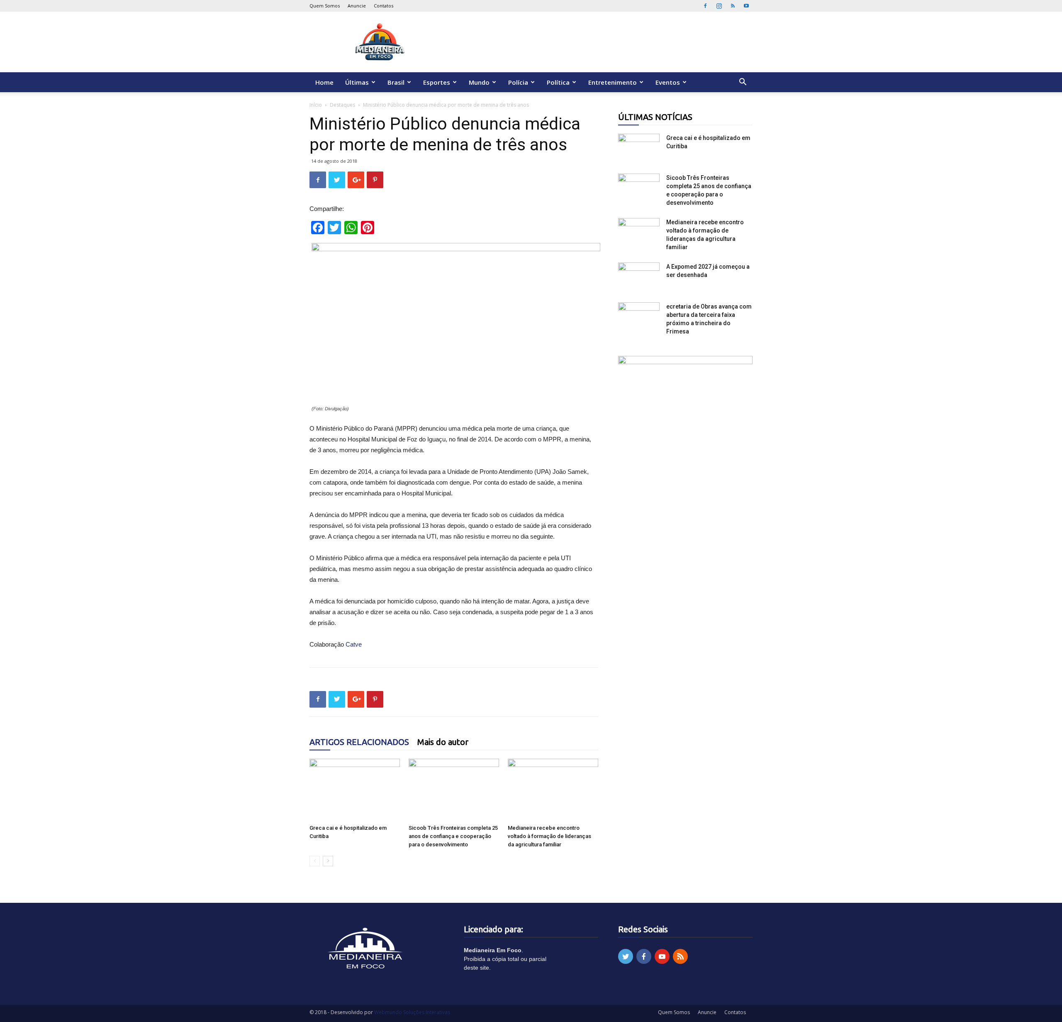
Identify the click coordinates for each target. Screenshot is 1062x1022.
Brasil (395, 82)
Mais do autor (442, 742)
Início (315, 104)
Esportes (436, 82)
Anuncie (357, 5)
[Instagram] (719, 6)
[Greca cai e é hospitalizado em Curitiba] (354, 790)
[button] (743, 83)
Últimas (357, 82)
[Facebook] (705, 6)
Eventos (667, 82)
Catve (354, 644)
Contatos (383, 5)
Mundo (479, 82)
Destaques (342, 104)
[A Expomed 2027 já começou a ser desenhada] (639, 277)
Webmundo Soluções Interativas (412, 1012)
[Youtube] (746, 6)
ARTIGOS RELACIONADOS (359, 742)
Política (558, 82)
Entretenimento (612, 82)
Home (324, 82)
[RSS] (732, 6)
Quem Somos (324, 5)
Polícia (518, 82)
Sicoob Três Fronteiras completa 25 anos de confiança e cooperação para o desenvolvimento (453, 836)
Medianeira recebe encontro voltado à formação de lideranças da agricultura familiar (549, 836)
